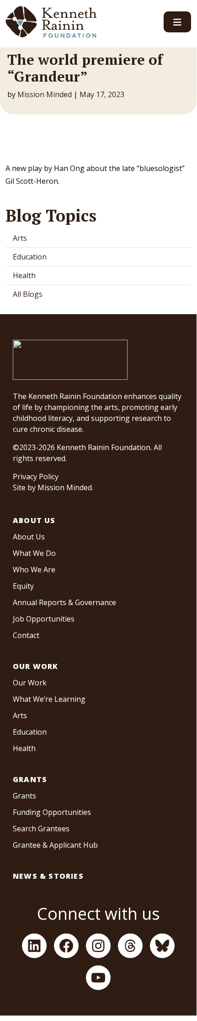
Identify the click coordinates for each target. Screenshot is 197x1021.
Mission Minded (44, 94)
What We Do (34, 553)
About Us (34, 520)
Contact (26, 635)
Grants (30, 779)
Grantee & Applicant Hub (55, 845)
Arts (20, 238)
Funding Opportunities (52, 812)
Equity (23, 586)
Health (24, 275)
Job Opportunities (44, 619)
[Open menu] (177, 21)
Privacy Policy (36, 477)
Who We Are (34, 570)
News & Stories (48, 876)
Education (30, 257)
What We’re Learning (49, 699)
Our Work (36, 666)
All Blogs (28, 294)
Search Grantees (41, 829)
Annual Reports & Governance (64, 602)
